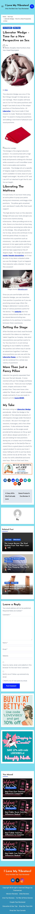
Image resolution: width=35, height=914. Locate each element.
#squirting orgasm (12, 50)
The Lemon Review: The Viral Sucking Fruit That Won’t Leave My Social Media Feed (17, 545)
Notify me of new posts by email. (15, 681)
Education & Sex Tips (10, 906)
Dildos (7, 583)
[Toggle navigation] (2, 6)
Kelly (9, 548)
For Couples (8, 28)
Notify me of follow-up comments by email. (16, 675)
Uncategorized (18, 558)
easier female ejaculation (13, 255)
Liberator (7, 111)
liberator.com (22, 289)
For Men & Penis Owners (24, 898)
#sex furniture (21, 48)
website (18, 312)
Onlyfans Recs (11, 788)
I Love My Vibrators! (17, 5)
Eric (6, 90)
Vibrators (16, 539)
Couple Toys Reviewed (17, 902)
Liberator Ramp (9, 357)
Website (5, 656)
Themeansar (17, 890)
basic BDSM (19, 398)
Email (5, 649)
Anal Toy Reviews (8, 898)
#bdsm (7, 48)
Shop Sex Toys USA (25, 906)
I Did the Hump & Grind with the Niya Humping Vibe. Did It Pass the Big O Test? (16, 567)
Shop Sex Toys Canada (17, 910)
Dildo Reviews (24, 894)
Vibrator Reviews (12, 894)
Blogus (28, 888)
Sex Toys (17, 28)
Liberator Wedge (24, 409)
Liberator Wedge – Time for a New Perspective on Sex (16, 36)
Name (5, 643)
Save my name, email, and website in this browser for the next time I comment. (17, 666)
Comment (7, 615)
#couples (13, 48)
